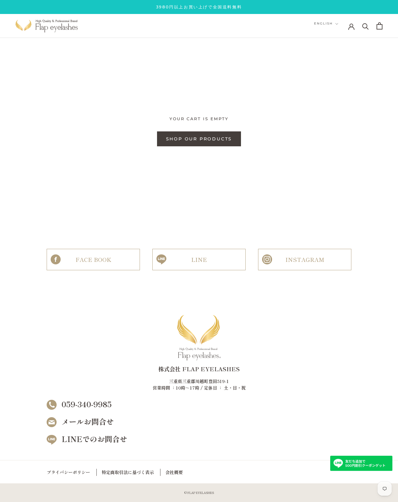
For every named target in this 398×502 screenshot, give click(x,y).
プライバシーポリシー (68, 472)
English (323, 24)
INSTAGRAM (304, 259)
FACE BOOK (93, 259)
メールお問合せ (88, 421)
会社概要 (174, 472)
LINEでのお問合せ (94, 438)
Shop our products (199, 139)
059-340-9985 (87, 404)
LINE (199, 259)
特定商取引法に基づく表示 (128, 472)
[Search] (365, 26)
